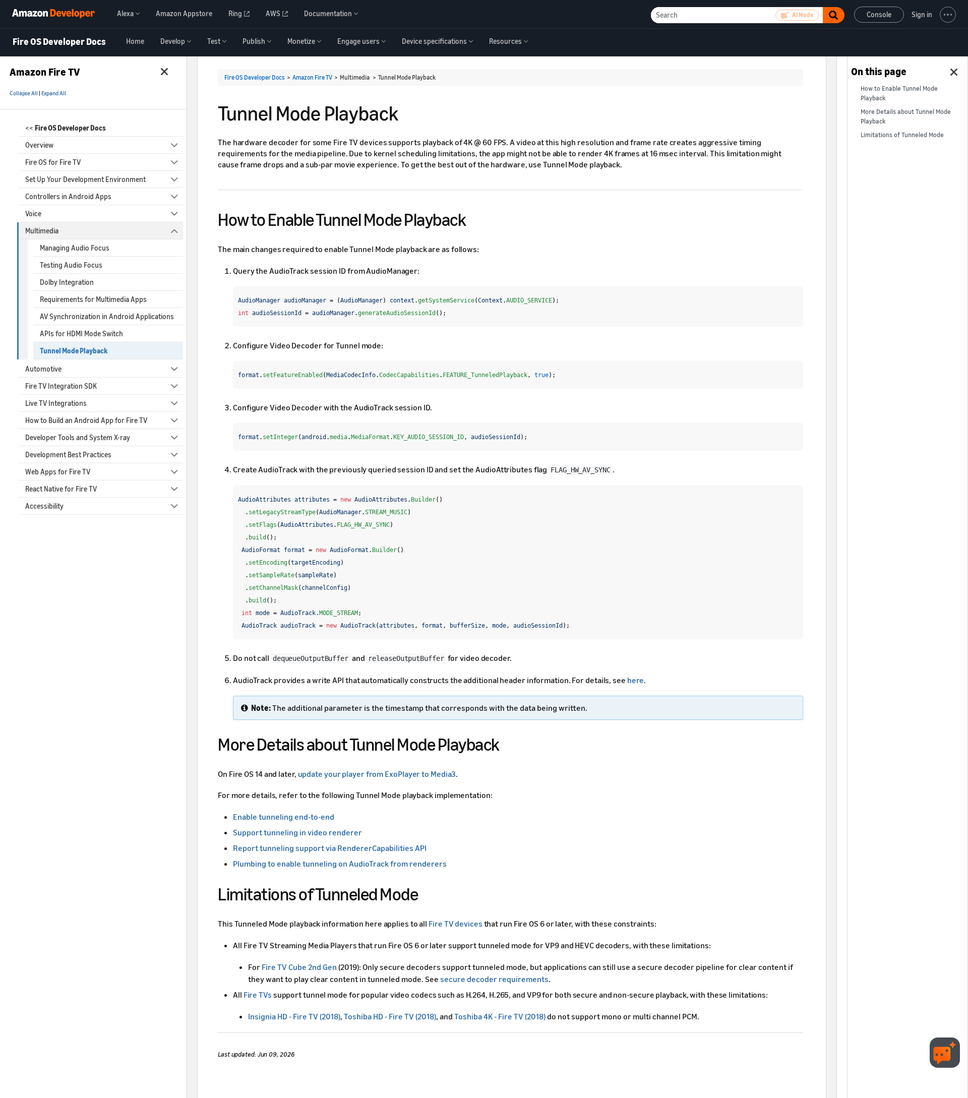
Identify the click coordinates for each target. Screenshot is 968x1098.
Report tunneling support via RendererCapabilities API (330, 848)
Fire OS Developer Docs (59, 42)
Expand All (53, 93)
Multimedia (41, 230)
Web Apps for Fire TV (57, 471)
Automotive (43, 368)
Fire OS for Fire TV (53, 162)
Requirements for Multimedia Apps (93, 299)
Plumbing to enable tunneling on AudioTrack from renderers (340, 864)
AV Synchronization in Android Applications (107, 316)
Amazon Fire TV (312, 77)
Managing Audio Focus (74, 247)
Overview (39, 145)
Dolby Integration (67, 282)
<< (65, 128)
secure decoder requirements (494, 979)
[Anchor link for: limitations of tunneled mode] (427, 892)
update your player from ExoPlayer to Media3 (377, 774)
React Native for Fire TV (61, 488)
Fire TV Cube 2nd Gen (299, 967)
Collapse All (24, 93)
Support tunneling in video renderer (297, 832)
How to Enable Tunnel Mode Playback (899, 93)
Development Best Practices (68, 454)
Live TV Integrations (56, 403)
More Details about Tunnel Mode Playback (906, 116)
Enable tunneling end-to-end (283, 817)
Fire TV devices (455, 924)
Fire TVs (258, 995)
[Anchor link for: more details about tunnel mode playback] (508, 743)
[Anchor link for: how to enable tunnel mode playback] (474, 218)
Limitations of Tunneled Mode (902, 135)
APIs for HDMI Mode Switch (81, 333)
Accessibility (44, 506)
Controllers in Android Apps (68, 196)
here (635, 680)
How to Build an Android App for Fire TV (86, 420)
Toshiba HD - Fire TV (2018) (390, 1016)
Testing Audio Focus (71, 265)
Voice (33, 213)
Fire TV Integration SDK (61, 386)
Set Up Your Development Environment (85, 179)
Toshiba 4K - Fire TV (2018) (500, 1016)
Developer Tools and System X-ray (77, 437)
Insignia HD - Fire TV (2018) (294, 1016)
